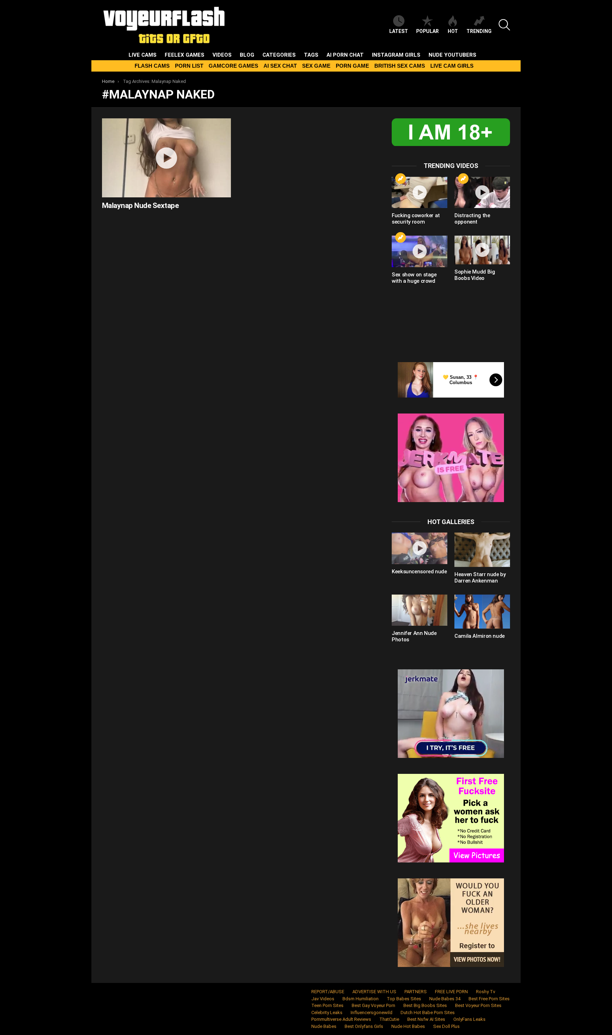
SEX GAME (316, 66)
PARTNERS (415, 991)
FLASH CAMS (152, 66)
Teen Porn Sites (327, 1005)
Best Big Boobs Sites (425, 1005)
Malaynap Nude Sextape (140, 205)
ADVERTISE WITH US (374, 991)
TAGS (311, 55)
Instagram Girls (396, 55)
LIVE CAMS (143, 55)
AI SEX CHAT (280, 66)
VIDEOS (222, 55)
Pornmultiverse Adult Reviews (341, 1019)
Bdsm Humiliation (360, 998)
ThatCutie (389, 1019)
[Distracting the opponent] (482, 192)
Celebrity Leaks (326, 1012)
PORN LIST (189, 66)
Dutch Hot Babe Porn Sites (428, 1012)
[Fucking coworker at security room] (419, 192)
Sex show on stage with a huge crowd (414, 277)
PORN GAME (352, 66)
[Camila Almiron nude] (482, 612)
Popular (427, 31)
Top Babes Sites (404, 998)
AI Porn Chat (345, 55)
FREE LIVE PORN (451, 991)
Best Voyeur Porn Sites (478, 1005)
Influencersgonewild (371, 1012)
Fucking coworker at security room (416, 218)
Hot (453, 31)
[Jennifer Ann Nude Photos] (419, 610)
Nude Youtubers (452, 55)
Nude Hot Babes (408, 1026)
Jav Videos (322, 998)
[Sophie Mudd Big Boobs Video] (482, 250)
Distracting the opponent (472, 218)
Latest (398, 31)
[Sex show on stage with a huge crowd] (419, 251)
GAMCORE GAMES (233, 66)
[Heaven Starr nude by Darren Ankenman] (482, 550)
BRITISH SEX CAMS (399, 66)
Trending (479, 31)
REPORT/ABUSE (327, 991)
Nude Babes (323, 1026)
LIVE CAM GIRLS (452, 66)
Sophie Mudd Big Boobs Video (474, 275)
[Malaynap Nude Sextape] (166, 157)
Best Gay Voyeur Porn (373, 1005)
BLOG (247, 55)
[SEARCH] (504, 25)
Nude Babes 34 (444, 998)
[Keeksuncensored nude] (419, 548)
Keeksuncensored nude (419, 571)
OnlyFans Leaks (469, 1019)
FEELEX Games (184, 55)
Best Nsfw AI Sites (426, 1019)
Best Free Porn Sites (489, 998)
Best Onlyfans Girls (364, 1026)
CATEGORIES (279, 55)
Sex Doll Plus (446, 1026)
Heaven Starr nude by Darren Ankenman (480, 577)
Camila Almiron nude (479, 636)
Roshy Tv (485, 991)
